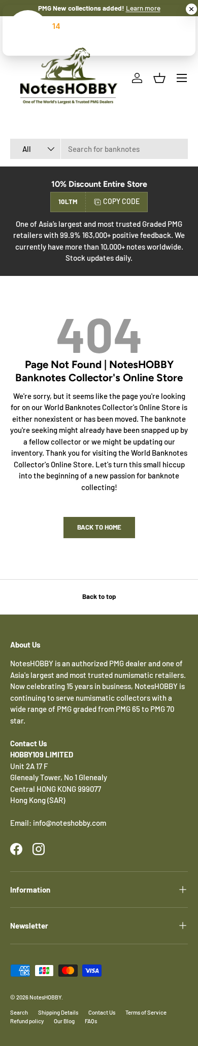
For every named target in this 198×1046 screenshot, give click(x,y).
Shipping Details (58, 1012)
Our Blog (64, 1021)
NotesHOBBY (45, 997)
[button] (159, 78)
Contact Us (101, 1012)
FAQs (91, 1021)
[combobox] (99, 149)
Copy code (121, 201)
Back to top (99, 596)
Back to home (99, 527)
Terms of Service (146, 1012)
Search (19, 1012)
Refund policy (27, 1021)
